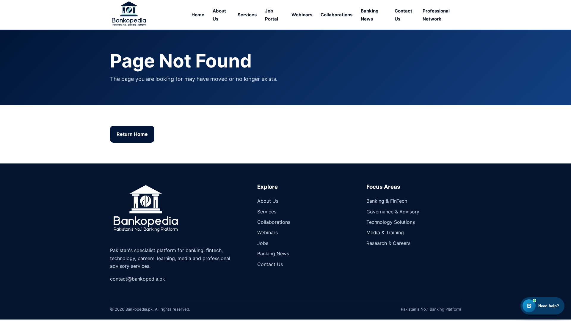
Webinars (301, 15)
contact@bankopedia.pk (137, 279)
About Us (267, 201)
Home (198, 15)
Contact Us (270, 264)
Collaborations (336, 15)
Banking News (273, 254)
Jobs (262, 243)
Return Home (132, 134)
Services (247, 15)
